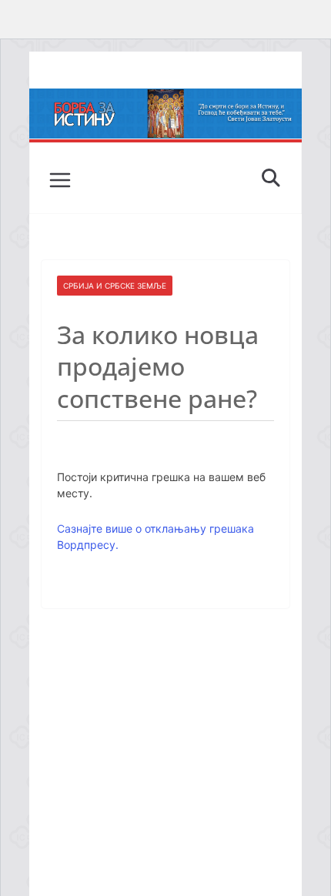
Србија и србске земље (114, 285)
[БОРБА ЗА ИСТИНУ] (165, 99)
